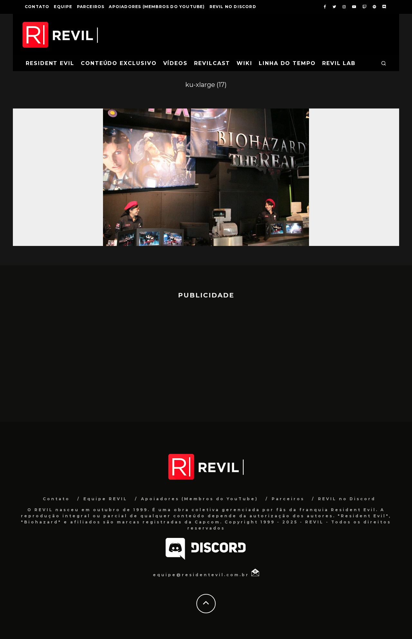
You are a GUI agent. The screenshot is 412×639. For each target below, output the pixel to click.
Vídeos (175, 63)
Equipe (63, 6)
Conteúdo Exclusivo (119, 63)
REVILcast (212, 63)
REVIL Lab (339, 63)
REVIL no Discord (233, 6)
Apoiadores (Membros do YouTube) (157, 6)
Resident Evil (50, 63)
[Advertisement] (206, 357)
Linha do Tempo (287, 63)
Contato (37, 6)
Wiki (244, 63)
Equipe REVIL (105, 498)
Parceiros (91, 6)
